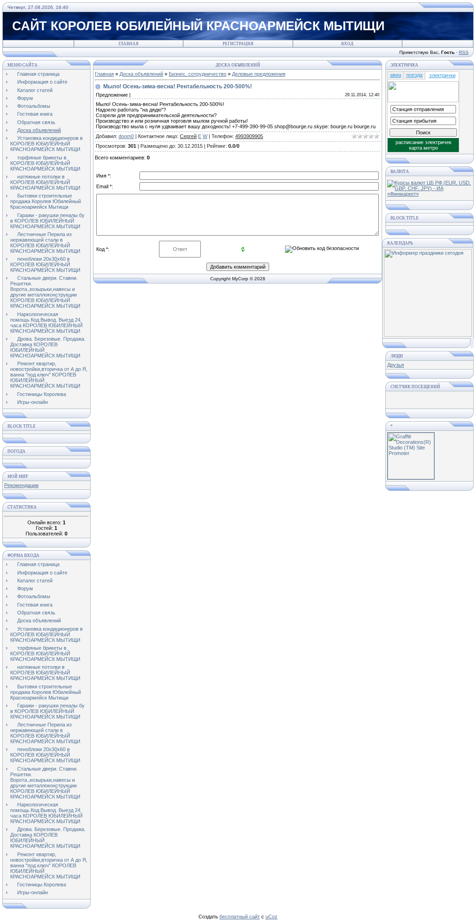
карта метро (423, 148)
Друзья (395, 365)
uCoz (271, 916)
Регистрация (238, 43)
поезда (414, 75)
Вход (347, 43)
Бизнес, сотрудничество (197, 74)
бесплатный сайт (239, 916)
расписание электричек (423, 142)
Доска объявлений (141, 74)
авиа (395, 75)
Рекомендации (21, 485)
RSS (464, 52)
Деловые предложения (258, 74)
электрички (442, 75)
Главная (129, 43)
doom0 (126, 136)
